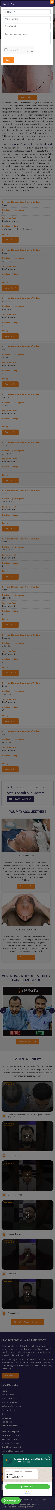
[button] (27, 1486)
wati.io (27, 1493)
